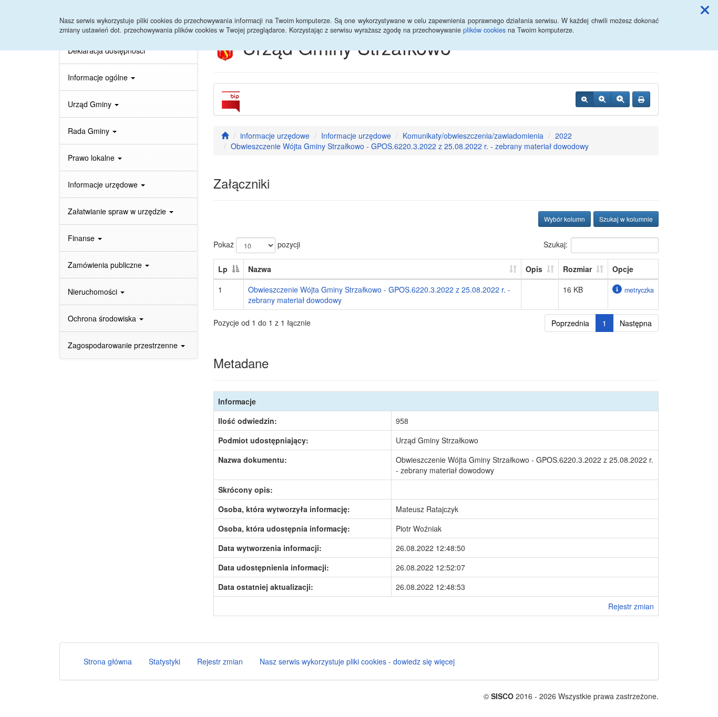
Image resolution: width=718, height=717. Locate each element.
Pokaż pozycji (256, 244)
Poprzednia (570, 323)
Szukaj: (555, 244)
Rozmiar (577, 269)
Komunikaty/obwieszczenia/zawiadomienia (473, 135)
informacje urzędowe (275, 135)
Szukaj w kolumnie (626, 218)
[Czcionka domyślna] (584, 99)
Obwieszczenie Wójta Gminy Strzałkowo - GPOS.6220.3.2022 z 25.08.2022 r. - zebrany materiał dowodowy (410, 146)
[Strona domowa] (225, 135)
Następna (636, 323)
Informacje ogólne (99, 77)
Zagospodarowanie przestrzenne (124, 345)
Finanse (82, 238)
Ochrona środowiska (103, 318)
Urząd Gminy (91, 104)
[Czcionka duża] (620, 99)
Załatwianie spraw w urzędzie (118, 211)
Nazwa (259, 269)
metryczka (639, 290)
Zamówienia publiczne (106, 264)
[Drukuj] (641, 99)
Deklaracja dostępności (106, 50)
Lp (223, 269)
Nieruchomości (93, 291)
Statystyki (164, 661)
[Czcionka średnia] (602, 99)
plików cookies (484, 30)
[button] (705, 9)
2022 (563, 135)
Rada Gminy (89, 131)
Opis (534, 269)
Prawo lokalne (92, 157)
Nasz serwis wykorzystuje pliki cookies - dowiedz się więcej (357, 661)
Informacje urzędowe (104, 184)
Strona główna (108, 661)
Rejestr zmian (631, 606)
